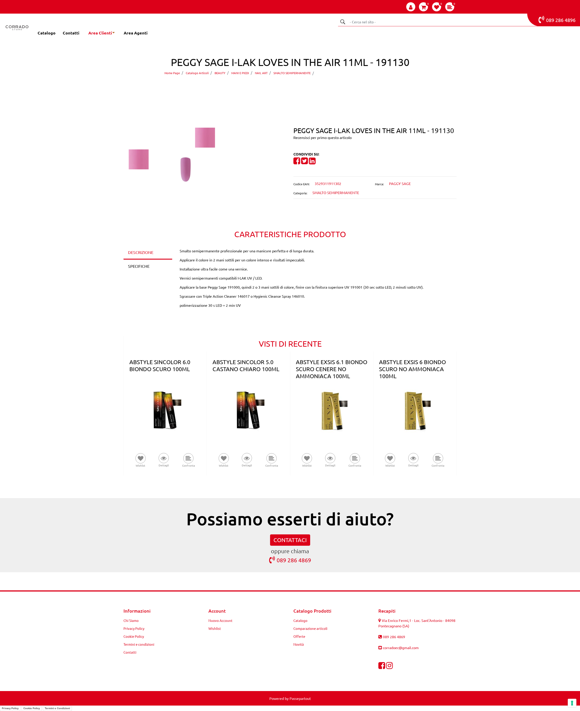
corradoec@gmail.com (401, 647)
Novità (298, 644)
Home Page (172, 73)
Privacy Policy (133, 628)
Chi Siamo (131, 620)
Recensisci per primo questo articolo (322, 137)
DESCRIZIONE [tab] (140, 252)
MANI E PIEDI (240, 73)
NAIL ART (261, 73)
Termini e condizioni (138, 644)
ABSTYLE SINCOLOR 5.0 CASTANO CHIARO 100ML (246, 365)
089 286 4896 (560, 20)
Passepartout (300, 698)
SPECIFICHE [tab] (139, 266)
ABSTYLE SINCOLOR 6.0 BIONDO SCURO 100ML (159, 365)
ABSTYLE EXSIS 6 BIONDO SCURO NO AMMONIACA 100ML (412, 369)
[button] (342, 21)
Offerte (299, 636)
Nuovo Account (220, 620)
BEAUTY (220, 73)
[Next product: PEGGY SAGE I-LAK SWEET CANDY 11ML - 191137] (298, 86)
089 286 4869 (294, 560)
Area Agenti (135, 32)
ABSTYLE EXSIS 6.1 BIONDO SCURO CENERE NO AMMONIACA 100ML (331, 369)
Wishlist (214, 628)
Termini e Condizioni (57, 708)
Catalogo (47, 32)
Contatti (71, 32)
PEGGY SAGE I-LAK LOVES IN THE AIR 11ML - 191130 (364, 73)
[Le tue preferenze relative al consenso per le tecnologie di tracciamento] (572, 703)
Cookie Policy (133, 636)
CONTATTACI (290, 539)
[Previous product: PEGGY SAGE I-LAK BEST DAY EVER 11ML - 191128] (281, 86)
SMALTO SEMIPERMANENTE (292, 73)
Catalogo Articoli (197, 73)
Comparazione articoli (310, 628)
